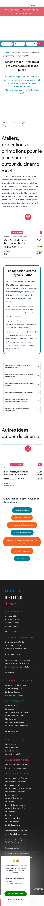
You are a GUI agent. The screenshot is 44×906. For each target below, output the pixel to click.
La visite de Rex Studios (22, 533)
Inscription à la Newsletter (17, 853)
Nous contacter (12, 848)
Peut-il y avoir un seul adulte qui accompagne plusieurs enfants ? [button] (16, 400)
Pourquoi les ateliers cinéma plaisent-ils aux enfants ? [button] (19, 375)
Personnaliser (15, 899)
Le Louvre (9, 709)
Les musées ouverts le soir (17, 663)
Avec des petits (12, 619)
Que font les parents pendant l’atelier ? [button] (19, 392)
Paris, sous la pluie (13, 688)
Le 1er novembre (12, 818)
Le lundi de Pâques (13, 798)
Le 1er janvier (11, 795)
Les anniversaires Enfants (16, 764)
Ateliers (14, 52)
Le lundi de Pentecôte (15, 808)
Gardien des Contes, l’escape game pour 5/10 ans (22, 542)
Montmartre (10, 719)
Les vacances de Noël (15, 791)
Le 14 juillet (10, 811)
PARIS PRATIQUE (12, 654)
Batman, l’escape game (22, 551)
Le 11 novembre (12, 821)
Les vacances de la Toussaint (18, 788)
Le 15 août (9, 815)
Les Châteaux (11, 750)
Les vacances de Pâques (16, 781)
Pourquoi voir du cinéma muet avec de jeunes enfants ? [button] (19, 366)
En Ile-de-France (12, 692)
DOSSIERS (9, 672)
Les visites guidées (13, 754)
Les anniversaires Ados (15, 767)
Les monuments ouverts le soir (19, 666)
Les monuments (12, 747)
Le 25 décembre (12, 825)
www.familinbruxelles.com (17, 834)
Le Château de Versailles (16, 725)
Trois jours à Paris (13, 645)
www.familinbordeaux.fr (16, 830)
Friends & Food (12, 731)
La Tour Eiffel (11, 705)
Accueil (6, 52)
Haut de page (38, 889)
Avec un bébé (11, 616)
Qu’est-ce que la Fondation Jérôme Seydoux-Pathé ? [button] (17, 409)
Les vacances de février (16, 778)
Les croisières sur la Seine (16, 712)
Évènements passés (14, 695)
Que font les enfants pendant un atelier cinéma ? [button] (19, 384)
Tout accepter (15, 893)
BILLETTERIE (11, 631)
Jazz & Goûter (22, 558)
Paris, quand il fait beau (15, 685)
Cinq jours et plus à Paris (16, 648)
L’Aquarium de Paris (22, 510)
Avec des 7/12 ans (13, 622)
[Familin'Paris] (22, 29)
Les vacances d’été (13, 785)
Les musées (10, 744)
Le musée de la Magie (22, 518)
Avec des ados (11, 626)
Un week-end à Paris (14, 642)
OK (40, 44)
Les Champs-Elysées (14, 722)
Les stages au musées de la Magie (22, 525)
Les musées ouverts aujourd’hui (19, 660)
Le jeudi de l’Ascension (15, 805)
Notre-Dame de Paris (15, 715)
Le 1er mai (9, 801)
